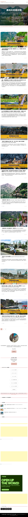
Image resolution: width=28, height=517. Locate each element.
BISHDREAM (3, 1)
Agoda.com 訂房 (14, 376)
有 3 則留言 (3, 294)
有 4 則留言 (3, 148)
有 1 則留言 (3, 206)
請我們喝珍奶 (14, 389)
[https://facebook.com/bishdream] (2, 509)
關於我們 (14, 351)
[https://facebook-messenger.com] (8, 509)
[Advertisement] (14, 431)
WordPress (16, 515)
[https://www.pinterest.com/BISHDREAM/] (11, 509)
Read (25, 119)
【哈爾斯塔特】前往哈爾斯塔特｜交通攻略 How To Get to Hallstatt (12, 228)
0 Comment (3, 58)
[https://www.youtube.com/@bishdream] (6, 509)
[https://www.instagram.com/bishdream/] (4, 509)
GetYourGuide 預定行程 (14, 386)
